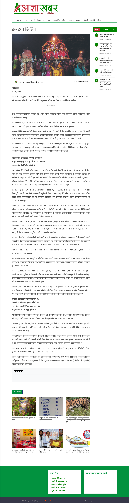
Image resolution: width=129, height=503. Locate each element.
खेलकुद (71, 20)
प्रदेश (63, 20)
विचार (39, 20)
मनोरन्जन (78, 20)
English (92, 20)
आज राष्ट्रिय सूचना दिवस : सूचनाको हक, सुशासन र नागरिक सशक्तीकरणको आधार (106, 83)
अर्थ (44, 20)
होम (13, 20)
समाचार (19, 20)
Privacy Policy (49, 501)
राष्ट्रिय (49, 20)
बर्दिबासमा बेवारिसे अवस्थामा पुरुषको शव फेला (107, 35)
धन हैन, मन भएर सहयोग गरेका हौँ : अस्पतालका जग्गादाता (49, 419)
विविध (99, 20)
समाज (26, 20)
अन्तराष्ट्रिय (56, 20)
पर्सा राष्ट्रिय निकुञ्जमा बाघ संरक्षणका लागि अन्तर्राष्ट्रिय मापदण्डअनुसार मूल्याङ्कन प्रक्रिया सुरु (106, 47)
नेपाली (97, 29)
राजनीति (32, 20)
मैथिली (86, 20)
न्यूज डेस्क (22, 82)
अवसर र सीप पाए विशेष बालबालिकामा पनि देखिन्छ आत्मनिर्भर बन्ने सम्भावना (106, 60)
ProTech (95, 501)
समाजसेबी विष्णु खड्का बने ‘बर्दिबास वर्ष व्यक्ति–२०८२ (106, 71)
